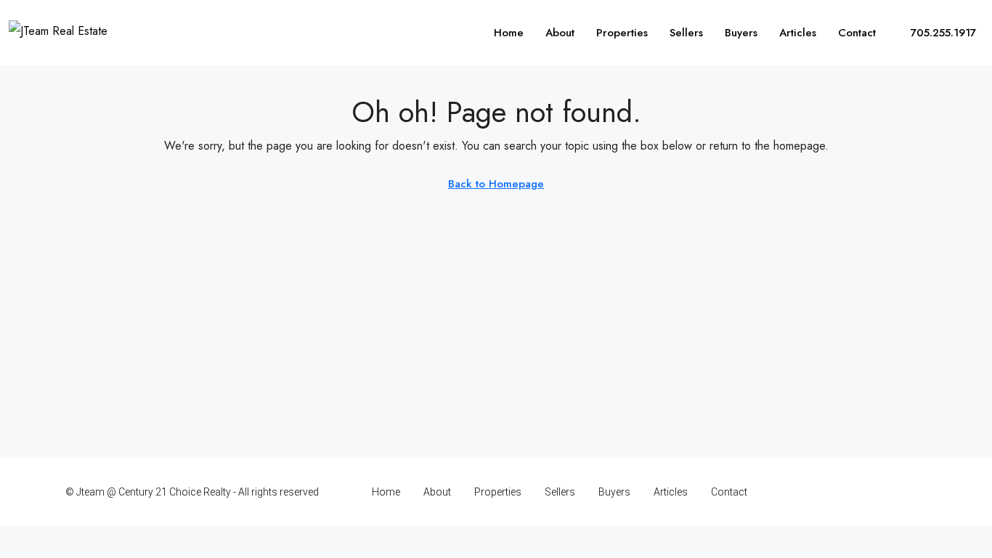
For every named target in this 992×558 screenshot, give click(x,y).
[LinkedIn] (863, 492)
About (559, 33)
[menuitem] (935, 32)
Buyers (741, 33)
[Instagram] (838, 492)
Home (509, 33)
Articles (797, 33)
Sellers (686, 33)
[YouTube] (888, 492)
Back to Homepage (496, 184)
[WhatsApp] (914, 492)
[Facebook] (812, 492)
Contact (857, 33)
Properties (622, 33)
